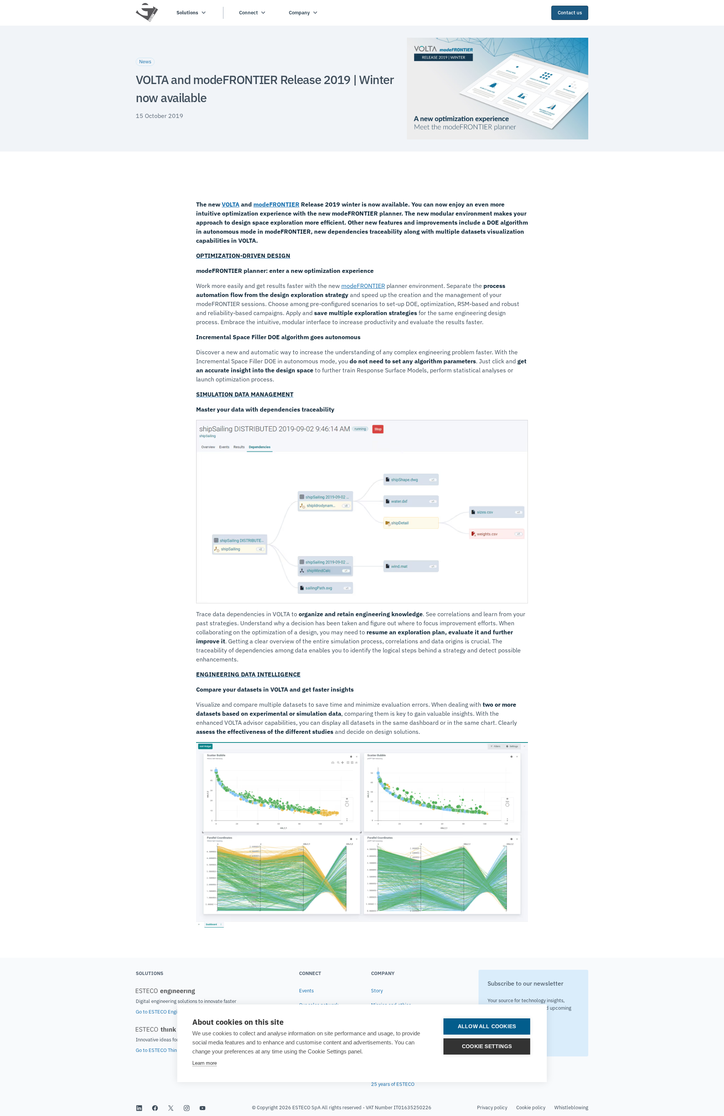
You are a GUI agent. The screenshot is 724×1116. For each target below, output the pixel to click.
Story (377, 990)
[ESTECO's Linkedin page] (139, 1107)
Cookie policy (530, 1107)
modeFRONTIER (276, 204)
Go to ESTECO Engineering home (171, 1012)
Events (306, 990)
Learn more (204, 1063)
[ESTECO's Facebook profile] (155, 1107)
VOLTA (230, 204)
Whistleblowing (571, 1107)
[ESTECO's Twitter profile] (170, 1107)
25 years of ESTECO (392, 1084)
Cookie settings (487, 1046)
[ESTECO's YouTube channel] (202, 1107)
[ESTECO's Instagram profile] (186, 1107)
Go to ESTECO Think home (164, 1050)
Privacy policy (492, 1107)
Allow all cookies (487, 1026)
